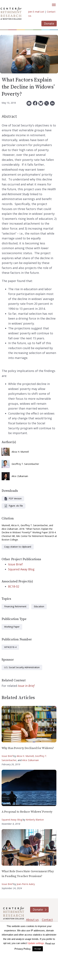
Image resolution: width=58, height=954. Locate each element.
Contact (47, 920)
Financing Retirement (15, 606)
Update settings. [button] (36, 943)
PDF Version (15, 498)
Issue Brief (15, 564)
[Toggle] (54, 5)
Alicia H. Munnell (20, 451)
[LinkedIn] (52, 104)
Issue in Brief (26, 686)
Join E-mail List (36, 11)
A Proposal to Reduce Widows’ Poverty (27, 812)
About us (32, 920)
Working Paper (12, 626)
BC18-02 (13, 586)
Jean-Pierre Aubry (26, 884)
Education (39, 606)
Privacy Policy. (23, 948)
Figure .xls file (16, 505)
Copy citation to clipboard (17, 546)
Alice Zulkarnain (20, 476)
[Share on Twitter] (46, 104)
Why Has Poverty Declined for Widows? (28, 748)
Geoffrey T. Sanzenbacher (25, 463)
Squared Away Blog (21, 569)
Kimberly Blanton (35, 819)
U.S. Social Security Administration (22, 667)
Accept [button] (37, 949)
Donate (49, 23)
